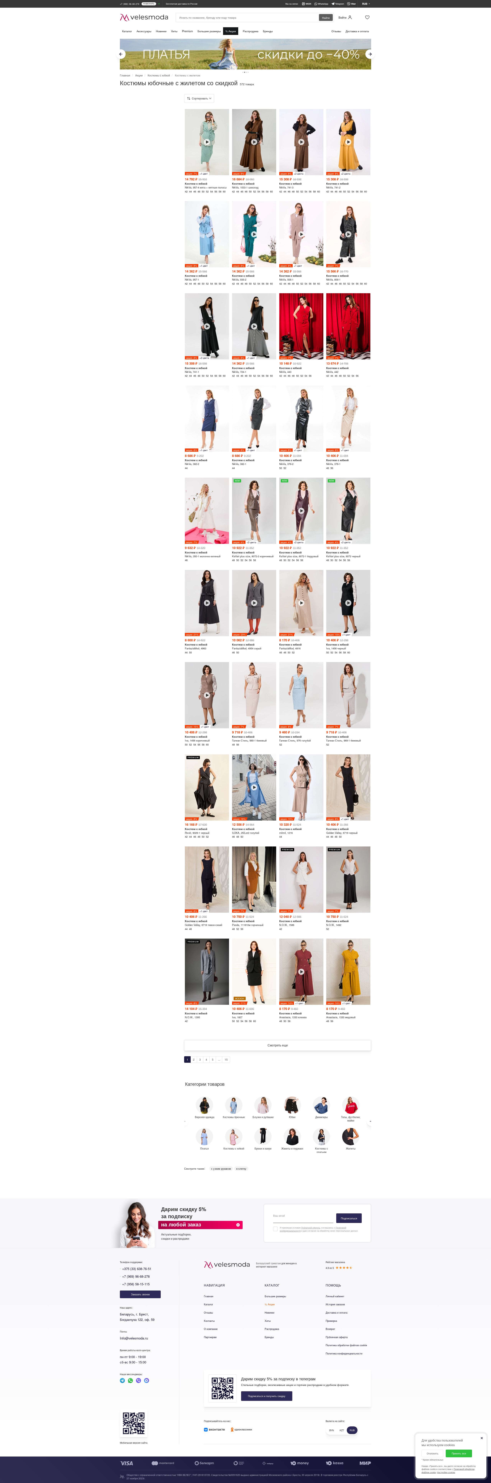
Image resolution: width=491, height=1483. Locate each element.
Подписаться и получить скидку (266, 1396)
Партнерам (210, 1337)
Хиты (174, 31)
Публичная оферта (337, 1337)
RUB (352, 1430)
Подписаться (349, 1218)
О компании (210, 1329)
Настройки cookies (446, 1472)
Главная (208, 1296)
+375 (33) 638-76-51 (136, 1268)
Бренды (268, 31)
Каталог (127, 31)
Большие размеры (209, 31)
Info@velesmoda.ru (134, 1338)
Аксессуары (144, 31)
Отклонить (432, 1453)
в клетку (241, 1168)
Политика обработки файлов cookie (346, 1345)
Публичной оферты (310, 1227)
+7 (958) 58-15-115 (136, 1284)
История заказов (335, 1304)
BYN (331, 1430)
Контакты (209, 1321)
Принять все (459, 1453)
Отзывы (336, 31)
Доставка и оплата (357, 31)
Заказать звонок (140, 1294)
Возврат (330, 1329)
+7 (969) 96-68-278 (136, 1276)
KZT (342, 1430)
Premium (187, 31)
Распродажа (250, 31)
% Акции (230, 31)
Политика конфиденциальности (344, 1353)
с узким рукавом (221, 1168)
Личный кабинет (335, 1296)
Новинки (161, 31)
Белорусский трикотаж (268, 1263)
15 (226, 1059)
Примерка (331, 1321)
